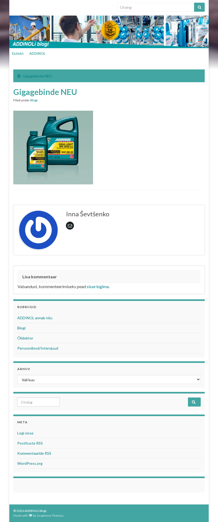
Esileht (18, 53)
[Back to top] (206, 510)
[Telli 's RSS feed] (15, 6)
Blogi (33, 100)
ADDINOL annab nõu (34, 318)
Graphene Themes (50, 515)
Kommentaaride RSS (34, 453)
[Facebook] (24, 6)
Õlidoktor (25, 338)
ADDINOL (37, 53)
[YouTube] (32, 6)
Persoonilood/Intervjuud (37, 348)
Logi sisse (25, 433)
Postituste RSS (30, 443)
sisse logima (98, 286)
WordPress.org (30, 463)
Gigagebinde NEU (37, 76)
